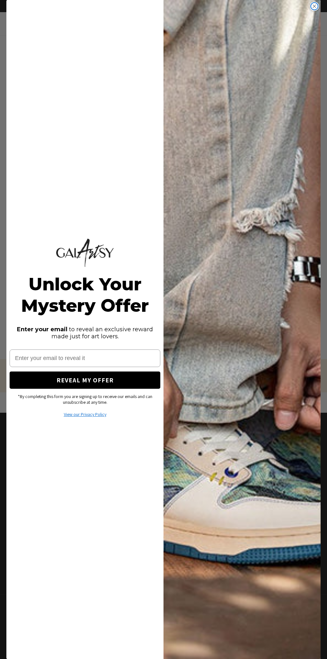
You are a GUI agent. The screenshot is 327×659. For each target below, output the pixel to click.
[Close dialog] (314, 6)
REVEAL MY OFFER (85, 380)
